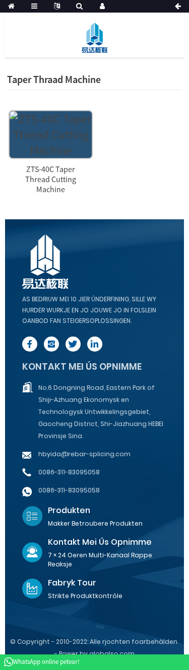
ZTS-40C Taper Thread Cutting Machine (50, 179)
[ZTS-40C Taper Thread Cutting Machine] (51, 133)
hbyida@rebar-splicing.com (84, 454)
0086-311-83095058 (69, 472)
